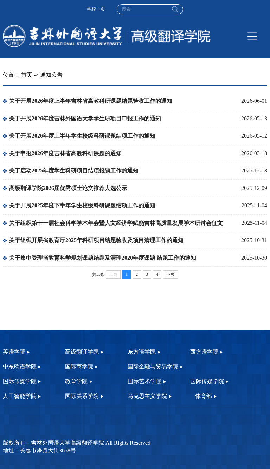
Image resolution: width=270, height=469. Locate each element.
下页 (170, 274)
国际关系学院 (82, 396)
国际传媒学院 (20, 381)
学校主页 (96, 9)
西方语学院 (204, 352)
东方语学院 (142, 352)
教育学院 (76, 381)
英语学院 (14, 352)
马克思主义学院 (147, 396)
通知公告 (51, 75)
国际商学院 (79, 366)
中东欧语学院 (20, 366)
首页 (26, 75)
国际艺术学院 (144, 381)
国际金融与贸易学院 (153, 366)
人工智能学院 (20, 396)
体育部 (203, 396)
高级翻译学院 (82, 352)
